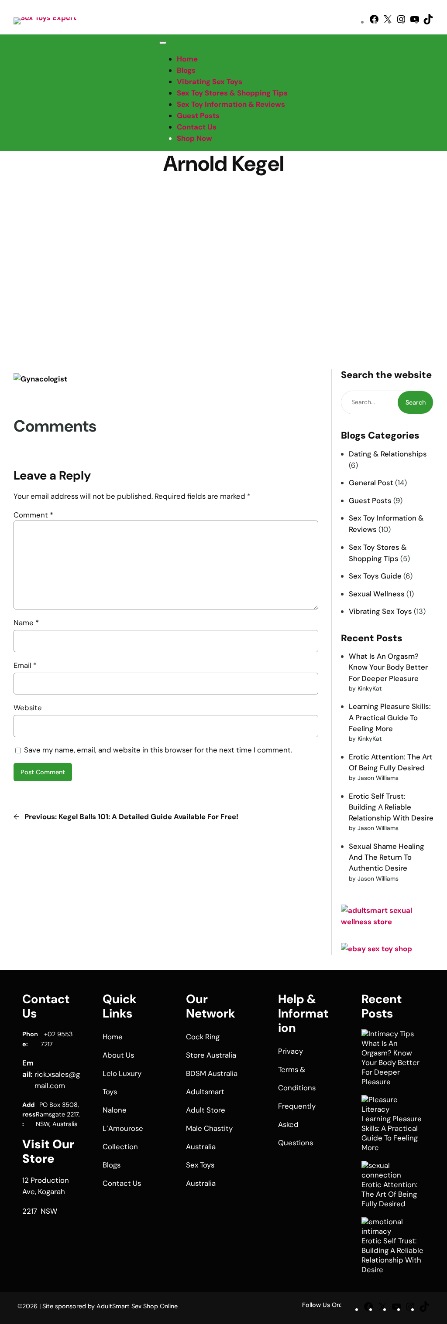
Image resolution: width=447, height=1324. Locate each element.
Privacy (290, 1051)
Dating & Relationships (388, 454)
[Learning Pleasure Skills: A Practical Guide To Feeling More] (389, 1104)
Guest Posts (370, 500)
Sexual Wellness (377, 594)
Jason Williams (253, 183)
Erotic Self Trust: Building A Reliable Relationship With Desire (391, 807)
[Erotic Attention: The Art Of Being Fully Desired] (389, 1170)
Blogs (186, 70)
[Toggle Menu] (162, 42)
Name (26, 622)
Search (416, 402)
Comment (33, 515)
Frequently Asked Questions (297, 1124)
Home (187, 59)
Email (25, 665)
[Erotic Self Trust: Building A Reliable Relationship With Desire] (389, 1226)
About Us (118, 1055)
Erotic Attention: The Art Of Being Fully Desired (389, 1194)
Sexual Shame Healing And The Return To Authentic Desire (386, 857)
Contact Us (197, 127)
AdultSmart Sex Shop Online (137, 1306)
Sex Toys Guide (375, 576)
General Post (371, 482)
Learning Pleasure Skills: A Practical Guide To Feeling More (390, 717)
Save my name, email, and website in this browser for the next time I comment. (158, 750)
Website (28, 707)
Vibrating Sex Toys (380, 611)
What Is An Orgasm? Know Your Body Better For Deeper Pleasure (388, 667)
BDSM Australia (211, 1073)
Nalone (115, 1110)
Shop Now (194, 138)
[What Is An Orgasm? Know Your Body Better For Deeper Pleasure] (387, 1034)
